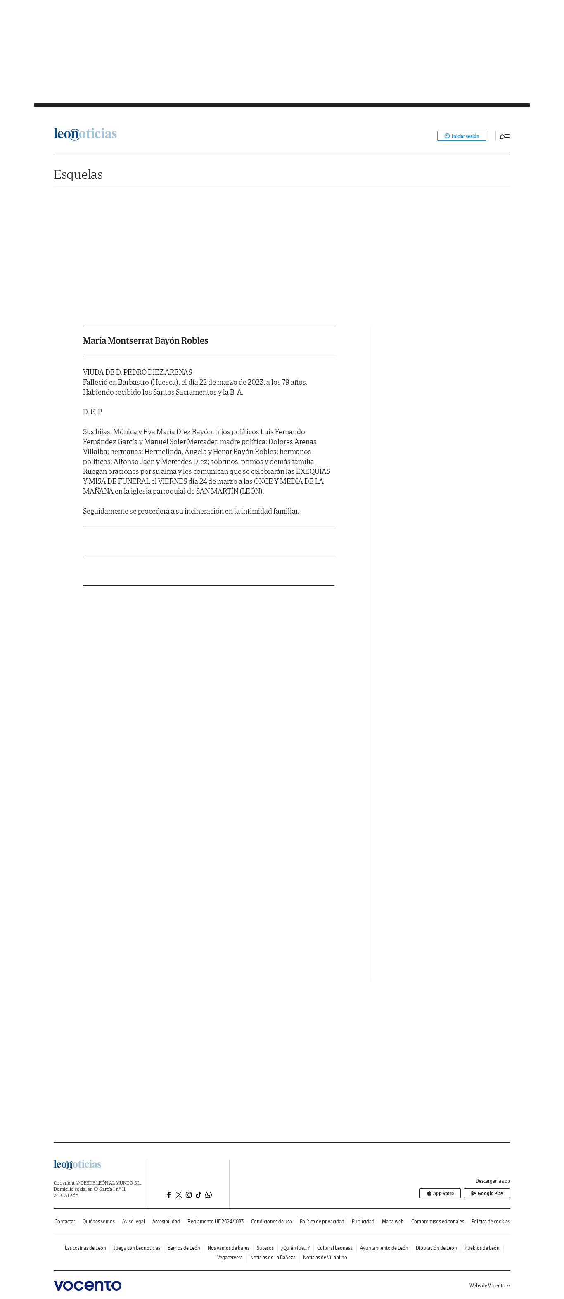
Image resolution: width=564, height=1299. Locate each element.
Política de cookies (491, 1221)
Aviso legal (133, 1221)
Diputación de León (436, 1248)
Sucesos (265, 1248)
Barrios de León (184, 1248)
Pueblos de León (482, 1248)
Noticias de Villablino (325, 1257)
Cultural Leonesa (335, 1248)
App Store (443, 1193)
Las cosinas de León (85, 1248)
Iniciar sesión (465, 136)
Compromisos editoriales (437, 1221)
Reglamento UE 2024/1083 (215, 1221)
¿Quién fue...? (295, 1248)
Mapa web (393, 1221)
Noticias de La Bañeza (273, 1257)
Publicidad (363, 1221)
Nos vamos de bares (228, 1248)
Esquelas (78, 174)
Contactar (65, 1221)
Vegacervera (230, 1257)
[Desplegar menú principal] (505, 136)
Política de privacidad (322, 1221)
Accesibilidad (166, 1221)
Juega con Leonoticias (137, 1248)
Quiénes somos (99, 1221)
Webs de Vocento (487, 1285)
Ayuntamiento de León (384, 1248)
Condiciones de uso (271, 1221)
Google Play (490, 1193)
